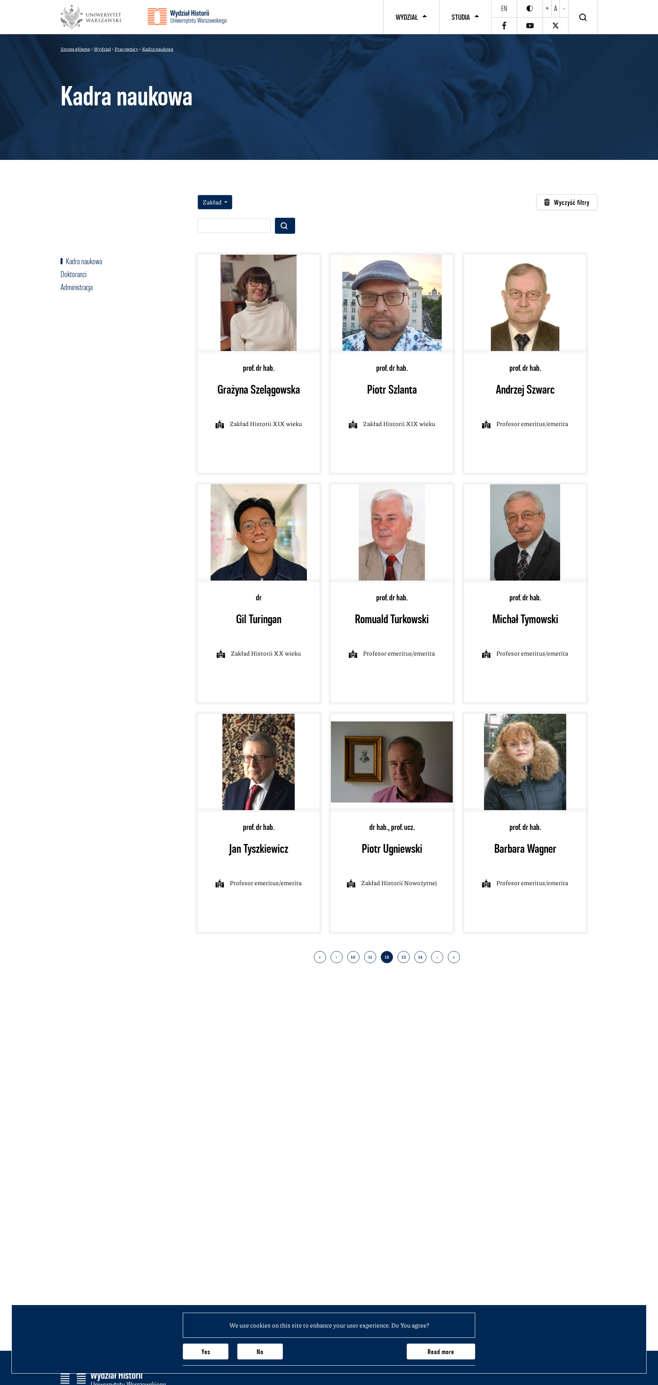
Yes (205, 1352)
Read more (441, 1352)
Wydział (407, 17)
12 (387, 957)
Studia (461, 17)
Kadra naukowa (83, 261)
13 (403, 957)
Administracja (77, 287)
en (504, 8)
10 (353, 957)
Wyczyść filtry (571, 202)
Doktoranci (73, 274)
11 (370, 957)
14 (420, 957)
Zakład (213, 202)
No (260, 1352)
